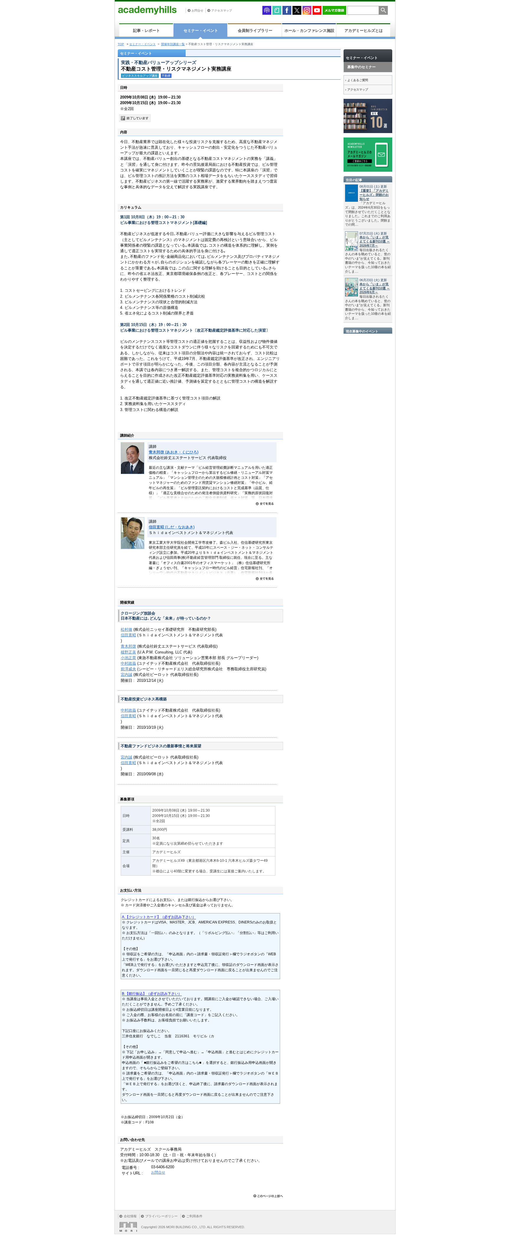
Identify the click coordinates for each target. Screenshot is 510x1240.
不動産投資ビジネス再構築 (144, 699)
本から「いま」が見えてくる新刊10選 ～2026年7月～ (374, 241)
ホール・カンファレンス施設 (309, 30)
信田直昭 (128, 635)
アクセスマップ (221, 10)
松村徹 (126, 629)
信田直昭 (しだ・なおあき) (171, 527)
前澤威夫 (128, 669)
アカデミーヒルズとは (363, 30)
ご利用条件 (194, 1216)
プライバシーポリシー (161, 1216)
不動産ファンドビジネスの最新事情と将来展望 (161, 746)
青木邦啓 (128, 646)
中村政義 (128, 663)
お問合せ (197, 10)
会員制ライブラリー (255, 30)
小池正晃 (128, 658)
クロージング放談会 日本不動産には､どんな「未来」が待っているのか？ (166, 615)
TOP (121, 44)
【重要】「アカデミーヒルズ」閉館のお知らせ (374, 195)
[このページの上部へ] (268, 1196)
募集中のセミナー (361, 67)
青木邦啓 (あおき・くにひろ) (173, 452)
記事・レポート (146, 30)
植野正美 (128, 652)
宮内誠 (126, 674)
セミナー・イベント (201, 30)
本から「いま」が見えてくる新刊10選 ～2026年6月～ (374, 288)
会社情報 (130, 1216)
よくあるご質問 (357, 80)
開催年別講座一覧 (173, 44)
